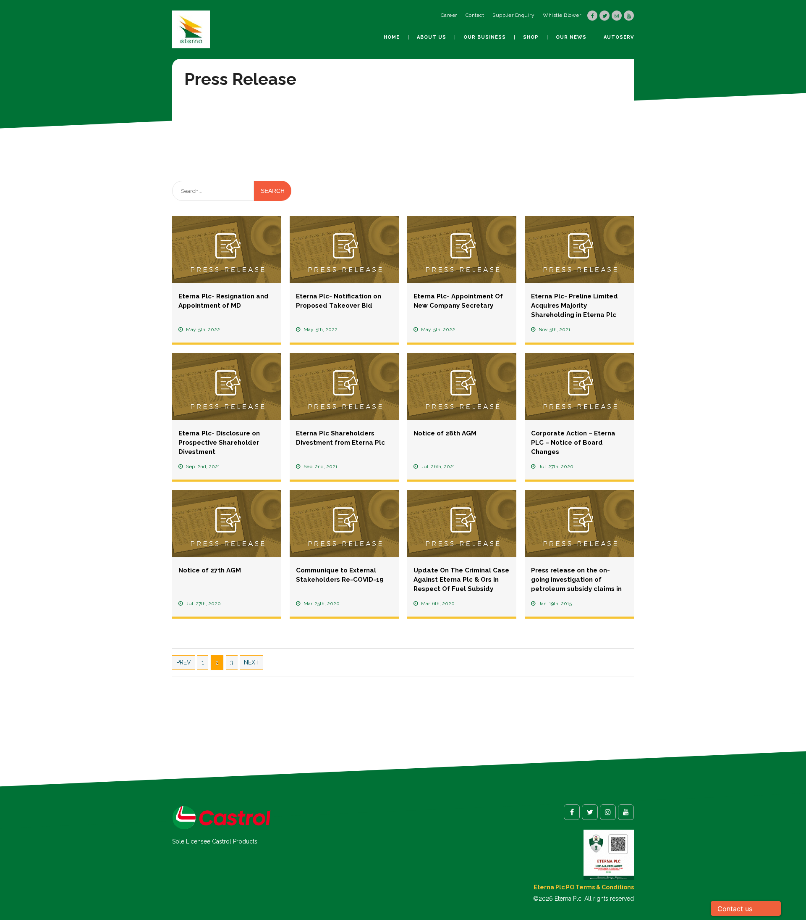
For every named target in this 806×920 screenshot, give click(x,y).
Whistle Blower (562, 15)
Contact (475, 15)
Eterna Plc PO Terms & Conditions (584, 887)
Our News (571, 37)
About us (431, 37)
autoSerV (619, 37)
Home (392, 37)
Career (449, 15)
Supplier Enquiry (513, 15)
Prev (183, 662)
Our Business (484, 37)
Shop (531, 37)
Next (251, 662)
